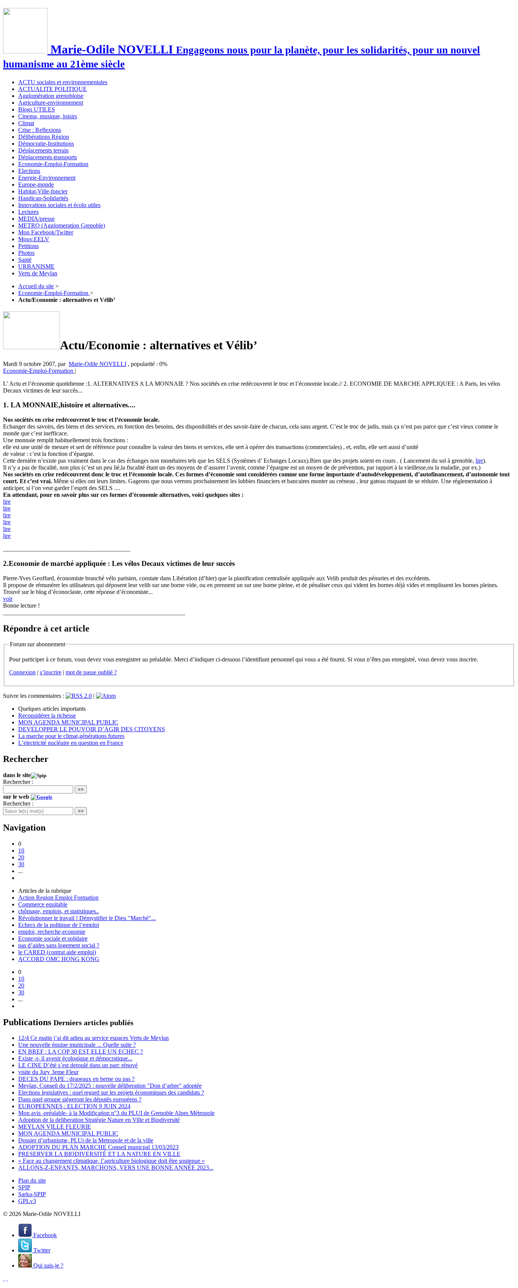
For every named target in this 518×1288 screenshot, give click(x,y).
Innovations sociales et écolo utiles (59, 205)
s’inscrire (50, 672)
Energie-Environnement (46, 177)
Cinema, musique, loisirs (47, 116)
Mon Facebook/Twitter (45, 232)
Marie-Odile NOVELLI (97, 364)
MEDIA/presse (36, 218)
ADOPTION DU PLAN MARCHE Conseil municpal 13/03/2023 (98, 1147)
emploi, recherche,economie (51, 931)
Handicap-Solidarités (43, 198)
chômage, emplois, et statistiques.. (58, 911)
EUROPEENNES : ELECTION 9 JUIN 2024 (74, 1106)
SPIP (24, 1187)
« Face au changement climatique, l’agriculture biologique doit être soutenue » (111, 1161)
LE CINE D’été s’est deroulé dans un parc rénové (78, 1065)
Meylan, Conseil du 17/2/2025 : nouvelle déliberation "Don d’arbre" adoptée (110, 1085)
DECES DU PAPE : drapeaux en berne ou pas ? (76, 1079)
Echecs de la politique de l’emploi (58, 925)
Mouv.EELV (33, 239)
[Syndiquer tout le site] (4, 1278)
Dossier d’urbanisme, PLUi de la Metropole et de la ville (85, 1140)
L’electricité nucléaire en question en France (70, 743)
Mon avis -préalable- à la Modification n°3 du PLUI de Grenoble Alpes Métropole (116, 1113)
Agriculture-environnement (50, 102)
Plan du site (32, 1180)
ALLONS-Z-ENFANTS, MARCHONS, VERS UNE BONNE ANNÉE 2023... (115, 1167)
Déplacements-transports (47, 157)
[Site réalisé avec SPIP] (7, 1278)
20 (21, 857)
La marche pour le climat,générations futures (71, 736)
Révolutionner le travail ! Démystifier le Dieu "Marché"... (87, 918)
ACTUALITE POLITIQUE (52, 89)
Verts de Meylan (37, 273)
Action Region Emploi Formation (58, 897)
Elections (29, 171)
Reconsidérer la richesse (47, 715)
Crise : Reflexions (39, 130)
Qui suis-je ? (47, 1265)
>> (81, 789)
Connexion (22, 672)
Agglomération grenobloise (50, 96)
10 (21, 850)
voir (8, 598)
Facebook (44, 1235)
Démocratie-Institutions (46, 143)
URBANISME (36, 266)
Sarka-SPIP (32, 1194)
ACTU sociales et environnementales (62, 82)
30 (21, 864)
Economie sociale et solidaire (53, 938)
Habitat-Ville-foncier (42, 191)
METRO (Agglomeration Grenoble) (61, 225)
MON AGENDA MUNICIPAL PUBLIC (68, 722)
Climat (26, 123)
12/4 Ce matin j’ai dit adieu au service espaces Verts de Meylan (93, 1038)
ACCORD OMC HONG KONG (58, 959)
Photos (26, 253)
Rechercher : (18, 782)
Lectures (28, 212)
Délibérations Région (43, 137)
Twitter (41, 1250)
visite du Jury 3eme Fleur (48, 1072)
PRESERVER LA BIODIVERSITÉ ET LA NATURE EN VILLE (99, 1154)
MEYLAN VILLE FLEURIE (54, 1126)
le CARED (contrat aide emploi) (57, 952)
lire (479, 460)
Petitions (28, 246)
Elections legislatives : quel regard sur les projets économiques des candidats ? (111, 1092)
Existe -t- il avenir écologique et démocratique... (75, 1058)
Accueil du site (36, 286)
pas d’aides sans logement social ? (58, 945)
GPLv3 (27, 1201)
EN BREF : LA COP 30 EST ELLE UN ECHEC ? (80, 1051)
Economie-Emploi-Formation (53, 164)
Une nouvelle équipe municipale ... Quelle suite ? (77, 1044)
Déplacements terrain (43, 150)
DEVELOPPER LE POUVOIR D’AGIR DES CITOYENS (91, 729)
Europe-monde (36, 184)
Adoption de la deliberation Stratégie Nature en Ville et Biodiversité (99, 1120)
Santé (24, 259)
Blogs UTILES (36, 109)
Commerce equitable (42, 904)
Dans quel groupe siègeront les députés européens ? (79, 1099)
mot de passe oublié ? (91, 672)
